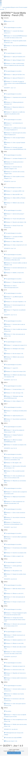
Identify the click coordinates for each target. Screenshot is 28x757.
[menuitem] (1, 3)
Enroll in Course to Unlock (14, 753)
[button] (1, 1)
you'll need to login (20, 751)
